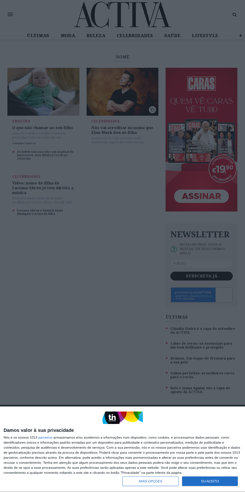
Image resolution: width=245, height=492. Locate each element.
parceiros (45, 437)
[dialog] (122, 449)
